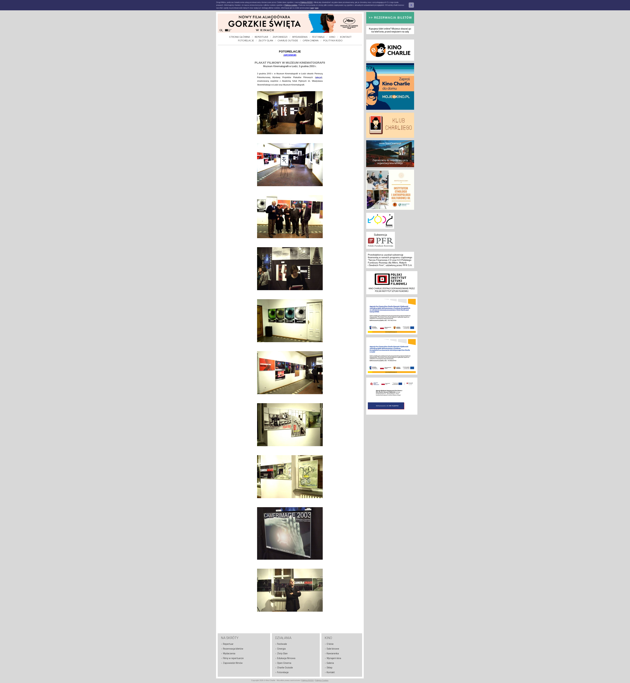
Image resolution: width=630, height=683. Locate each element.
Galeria (330, 663)
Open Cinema (284, 663)
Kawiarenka (333, 653)
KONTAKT (346, 36)
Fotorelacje (283, 672)
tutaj (312, 8)
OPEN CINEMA (311, 40)
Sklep (329, 667)
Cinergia (281, 648)
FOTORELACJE (246, 40)
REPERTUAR (261, 36)
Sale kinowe (333, 648)
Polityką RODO (306, 2)
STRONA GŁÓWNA (239, 36)
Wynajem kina (334, 658)
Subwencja (380, 234)
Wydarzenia (229, 653)
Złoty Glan (282, 653)
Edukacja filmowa (286, 658)
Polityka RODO (307, 680)
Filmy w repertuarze (233, 658)
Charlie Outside (285, 667)
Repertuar (228, 644)
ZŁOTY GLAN (266, 40)
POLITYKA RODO (333, 40)
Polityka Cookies (321, 680)
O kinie (330, 644)
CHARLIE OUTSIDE (288, 40)
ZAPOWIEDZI (280, 36)
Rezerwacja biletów (233, 648)
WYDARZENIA (300, 36)
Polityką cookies (290, 5)
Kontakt (331, 672)
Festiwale (282, 644)
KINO (332, 36)
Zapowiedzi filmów (233, 663)
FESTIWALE (318, 36)
